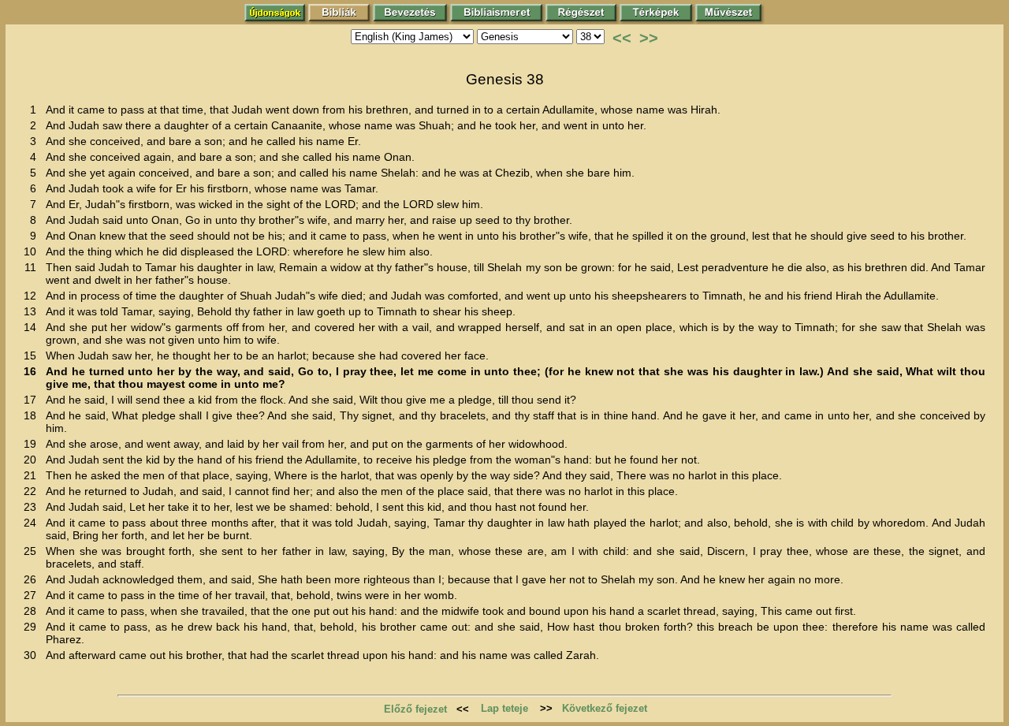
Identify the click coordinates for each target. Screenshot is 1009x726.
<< (621, 38)
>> (648, 38)
